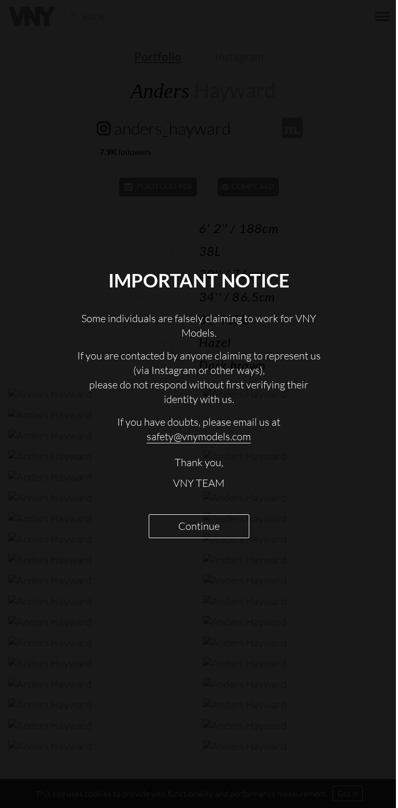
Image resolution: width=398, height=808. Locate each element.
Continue (199, 526)
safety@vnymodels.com (199, 436)
